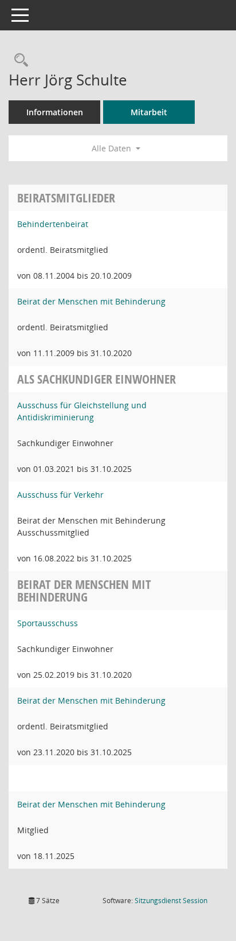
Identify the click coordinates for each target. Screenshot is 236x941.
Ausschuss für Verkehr (60, 494)
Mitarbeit (149, 112)
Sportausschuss (47, 623)
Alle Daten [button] (112, 148)
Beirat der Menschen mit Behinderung (91, 301)
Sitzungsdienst (171, 900)
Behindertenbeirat (52, 223)
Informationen (54, 112)
